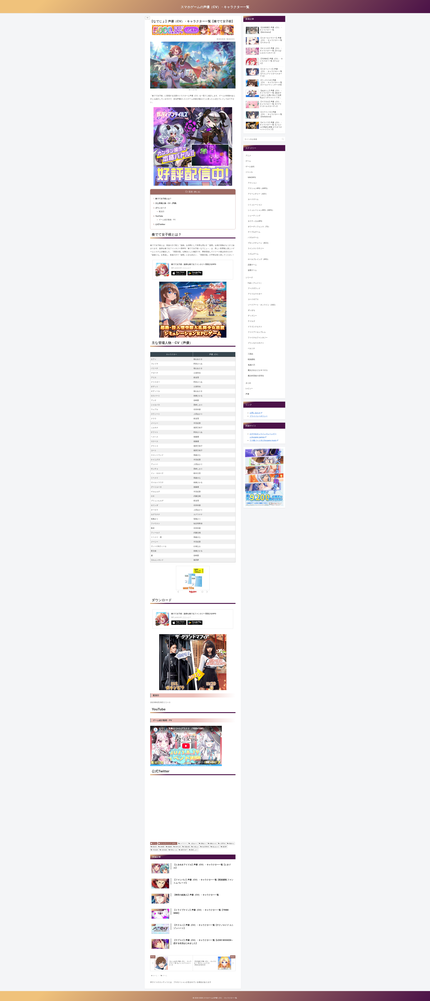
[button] (283, 139)
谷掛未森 (164, 850)
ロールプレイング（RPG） (168, 843)
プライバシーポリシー (259, 416)
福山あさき (215, 847)
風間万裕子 (184, 850)
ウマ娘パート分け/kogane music (263, 440)
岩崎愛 (162, 847)
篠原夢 (225, 847)
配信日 (161, 211)
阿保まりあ (173, 850)
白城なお (196, 847)
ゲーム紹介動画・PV (167, 219)
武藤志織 (187, 847)
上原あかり (193, 843)
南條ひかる (213, 843)
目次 (191, 191)
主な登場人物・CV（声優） (166, 203)
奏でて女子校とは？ (163, 198)
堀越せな (231, 843)
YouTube (159, 216)
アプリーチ (186, 268)
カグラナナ (183, 843)
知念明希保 (205, 847)
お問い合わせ (255, 413)
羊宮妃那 (155, 850)
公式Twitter (160, 224)
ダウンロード (160, 208)
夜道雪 (155, 847)
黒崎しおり (194, 850)
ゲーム (155, 843)
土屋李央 (222, 843)
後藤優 (170, 847)
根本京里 (178, 847)
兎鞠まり (203, 843)
